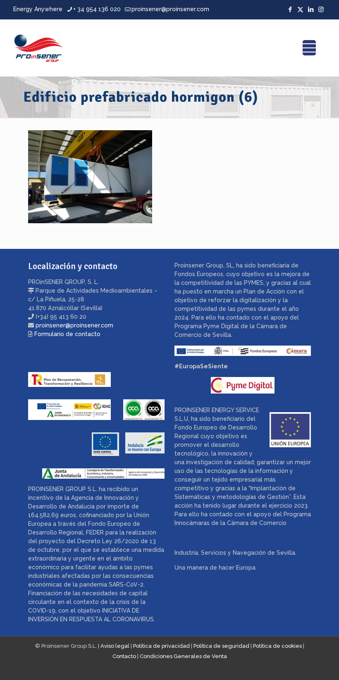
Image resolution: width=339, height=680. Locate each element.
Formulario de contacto (67, 334)
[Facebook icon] (290, 9)
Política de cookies (277, 646)
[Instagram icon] (321, 9)
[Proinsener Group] (38, 47)
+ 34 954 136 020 (97, 9)
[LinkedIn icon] (311, 9)
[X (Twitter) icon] (300, 9)
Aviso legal (114, 646)
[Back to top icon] (299, 663)
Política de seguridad (221, 646)
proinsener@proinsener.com (170, 9)
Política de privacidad (161, 646)
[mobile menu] (309, 48)
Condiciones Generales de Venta (183, 656)
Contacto (124, 656)
